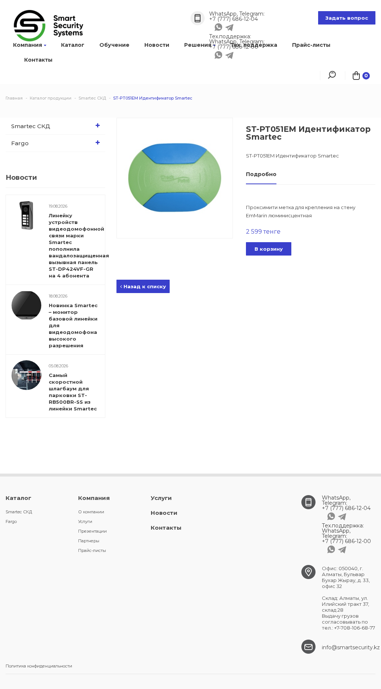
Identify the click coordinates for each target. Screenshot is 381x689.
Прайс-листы (311, 45)
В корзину (268, 249)
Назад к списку (144, 286)
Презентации (92, 531)
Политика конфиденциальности (39, 666)
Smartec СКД (30, 126)
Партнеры (88, 540)
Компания (27, 45)
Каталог (72, 45)
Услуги (85, 521)
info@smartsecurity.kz (351, 647)
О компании (91, 511)
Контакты (38, 59)
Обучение (114, 45)
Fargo (20, 143)
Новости (156, 45)
